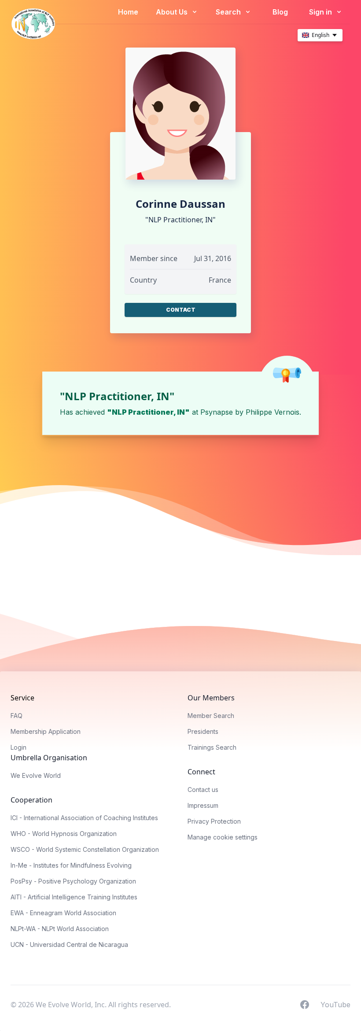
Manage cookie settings (223, 837)
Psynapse (216, 412)
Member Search (211, 715)
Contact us (203, 789)
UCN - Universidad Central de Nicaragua (69, 944)
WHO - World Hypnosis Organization (64, 833)
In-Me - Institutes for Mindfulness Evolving (71, 865)
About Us (172, 11)
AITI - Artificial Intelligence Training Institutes (74, 897)
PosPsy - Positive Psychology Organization (73, 881)
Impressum (203, 805)
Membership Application (46, 731)
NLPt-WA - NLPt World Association (60, 928)
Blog (280, 11)
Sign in (321, 11)
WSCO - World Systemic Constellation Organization (85, 849)
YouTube (335, 1004)
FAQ (16, 715)
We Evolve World (36, 775)
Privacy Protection (214, 821)
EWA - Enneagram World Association (63, 913)
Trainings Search (212, 747)
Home (128, 11)
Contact (180, 309)
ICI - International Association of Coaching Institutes (84, 817)
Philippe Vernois (272, 412)
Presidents (203, 731)
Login (18, 747)
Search (229, 11)
